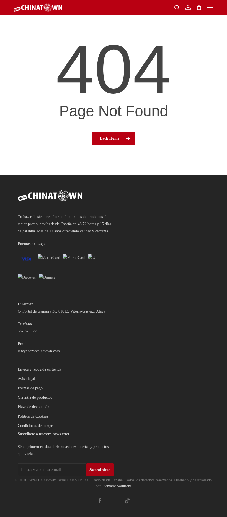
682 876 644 (27, 331)
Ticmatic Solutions (116, 486)
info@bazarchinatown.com (39, 351)
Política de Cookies (33, 416)
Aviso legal (26, 379)
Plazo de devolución (33, 407)
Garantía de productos (35, 397)
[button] (210, 7)
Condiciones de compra (36, 426)
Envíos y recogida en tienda (39, 369)
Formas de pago (30, 388)
